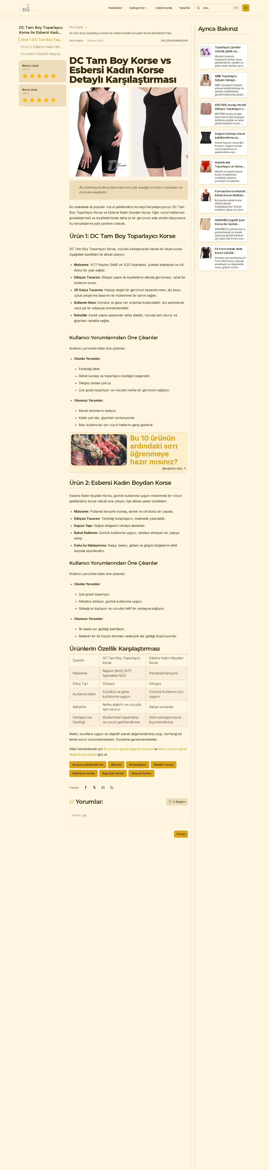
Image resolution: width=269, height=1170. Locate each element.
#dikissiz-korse (83, 773)
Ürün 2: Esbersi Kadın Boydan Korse (41, 47)
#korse (116, 764)
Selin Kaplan (76, 40)
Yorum (181, 834)
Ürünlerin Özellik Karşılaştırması (41, 54)
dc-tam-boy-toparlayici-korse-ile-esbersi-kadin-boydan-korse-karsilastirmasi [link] (120, 33)
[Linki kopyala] (111, 787)
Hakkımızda (163, 8)
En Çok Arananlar (174, 40)
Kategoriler (137, 8)
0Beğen (179, 802)
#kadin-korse (163, 764)
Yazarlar (184, 8)
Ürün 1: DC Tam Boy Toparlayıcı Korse (42, 40)
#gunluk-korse (113, 773)
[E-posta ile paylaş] (103, 787)
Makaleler (115, 8)
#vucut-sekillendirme (87, 764)
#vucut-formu (141, 773)
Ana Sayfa (76, 27)
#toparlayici (137, 764)
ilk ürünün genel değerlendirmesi (128, 749)
